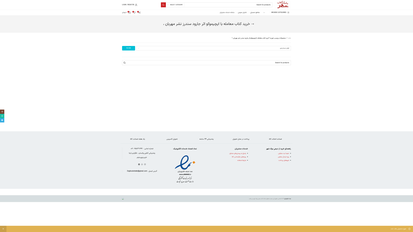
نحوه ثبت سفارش (283, 153)
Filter (128, 48)
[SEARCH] (163, 4)
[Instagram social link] (145, 164)
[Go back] (252, 24)
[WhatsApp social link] (142, 164)
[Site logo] (282, 5)
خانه (289, 38)
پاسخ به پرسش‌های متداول (237, 153)
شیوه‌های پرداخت (283, 160)
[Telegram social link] (139, 164)
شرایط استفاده (241, 160)
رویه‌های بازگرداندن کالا (239, 157)
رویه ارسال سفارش (283, 157)
